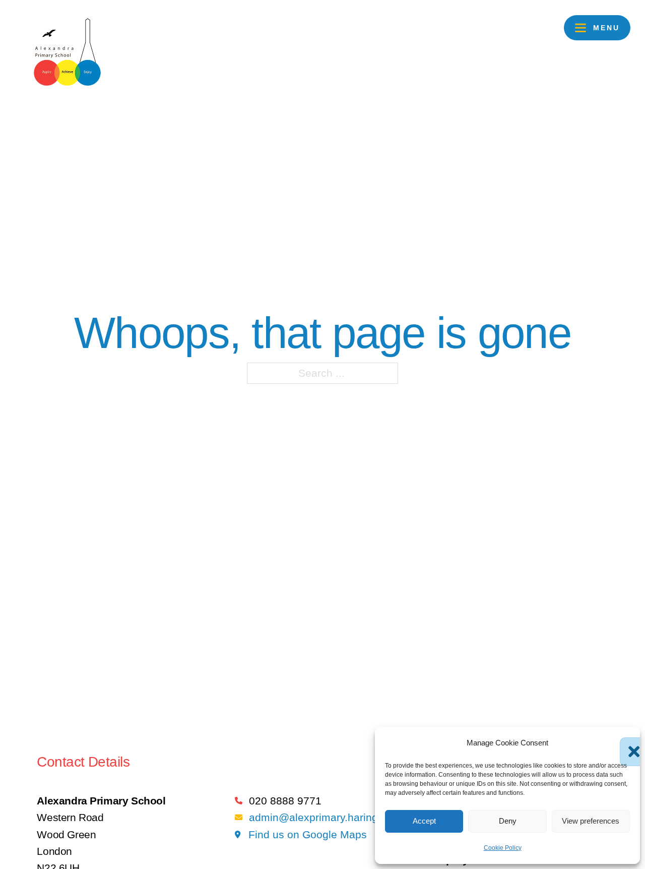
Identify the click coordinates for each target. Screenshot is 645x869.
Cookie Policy (503, 847)
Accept (424, 821)
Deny (508, 821)
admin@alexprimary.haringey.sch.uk (336, 817)
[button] (625, 742)
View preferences (590, 821)
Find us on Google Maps (307, 834)
